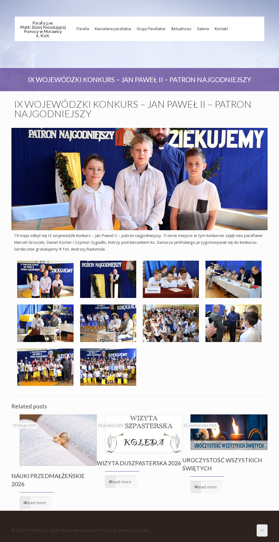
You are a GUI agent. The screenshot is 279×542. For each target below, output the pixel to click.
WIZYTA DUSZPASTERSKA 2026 (139, 463)
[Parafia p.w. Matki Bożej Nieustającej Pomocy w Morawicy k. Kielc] (43, 29)
